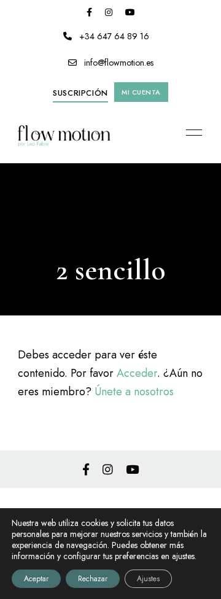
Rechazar (92, 578)
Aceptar (36, 578)
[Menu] (191, 132)
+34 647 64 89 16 (113, 36)
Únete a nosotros (134, 392)
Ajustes (148, 578)
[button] (80, 93)
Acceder (137, 373)
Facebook (89, 12)
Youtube (130, 12)
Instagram (108, 12)
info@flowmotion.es (117, 62)
